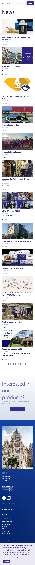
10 (28, 364)
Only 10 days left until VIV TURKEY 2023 (16, 97)
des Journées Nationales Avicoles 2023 (15, 180)
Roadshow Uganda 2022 (12, 349)
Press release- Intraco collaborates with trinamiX (16, 38)
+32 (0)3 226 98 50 (8, 489)
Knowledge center (7, 509)
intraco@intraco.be (7, 487)
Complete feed (6, 531)
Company (5, 507)
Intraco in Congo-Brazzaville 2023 (16, 125)
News (3, 512)
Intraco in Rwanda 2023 (11, 152)
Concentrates (6, 524)
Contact (4, 514)
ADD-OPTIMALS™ (7, 522)
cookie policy (13, 557)
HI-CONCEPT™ (6, 536)
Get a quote (17, 409)
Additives (4, 529)
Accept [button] (6, 561)
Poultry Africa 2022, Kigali (12, 322)
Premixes (4, 526)
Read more (5, 44)
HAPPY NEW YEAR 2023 (11, 295)
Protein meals (6, 533)
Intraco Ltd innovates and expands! (16, 241)
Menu (30, 3)
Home (3, 3)
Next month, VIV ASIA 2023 (13, 268)
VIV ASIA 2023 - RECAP (11, 211)
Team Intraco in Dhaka (11, 66)
